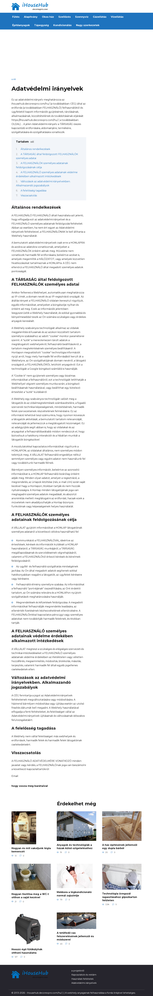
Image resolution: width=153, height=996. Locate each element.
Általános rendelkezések (35, 149)
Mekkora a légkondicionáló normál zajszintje (74, 894)
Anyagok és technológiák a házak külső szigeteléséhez (74, 846)
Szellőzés (64, 16)
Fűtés (15, 16)
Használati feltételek (82, 979)
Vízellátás (117, 16)
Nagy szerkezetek (87, 25)
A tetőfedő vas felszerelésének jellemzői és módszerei (75, 936)
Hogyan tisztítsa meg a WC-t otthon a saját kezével (30, 896)
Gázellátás (99, 16)
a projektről (77, 970)
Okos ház (48, 16)
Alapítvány (31, 16)
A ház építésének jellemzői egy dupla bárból (119, 846)
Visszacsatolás (29, 195)
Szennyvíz (81, 16)
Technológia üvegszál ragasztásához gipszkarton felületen (119, 897)
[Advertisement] (76, 55)
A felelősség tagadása (33, 190)
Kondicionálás (62, 25)
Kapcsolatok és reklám (83, 974)
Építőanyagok (21, 25)
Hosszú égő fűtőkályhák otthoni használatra (27, 951)
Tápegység (41, 25)
